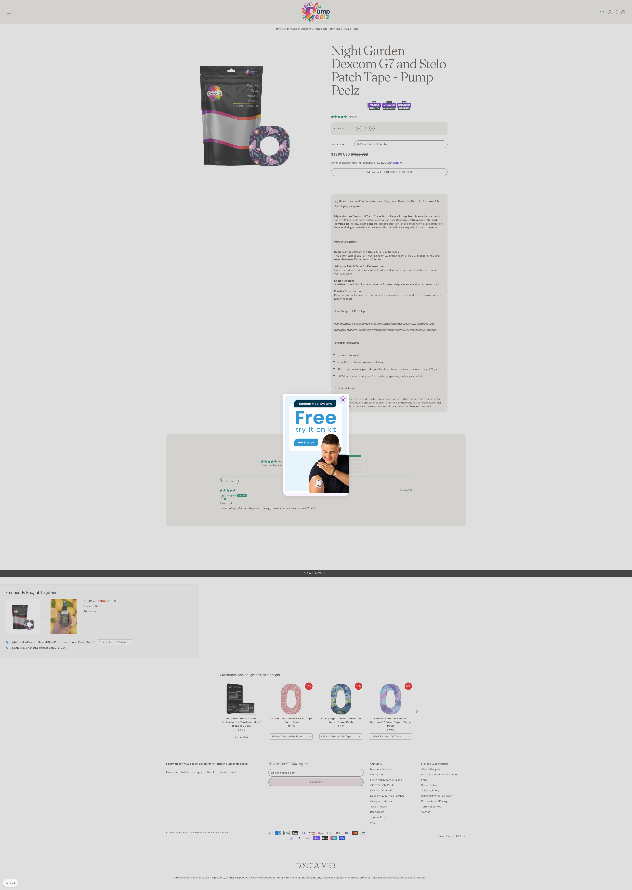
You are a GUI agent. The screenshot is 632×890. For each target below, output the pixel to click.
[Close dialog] (343, 400)
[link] (316, 443)
